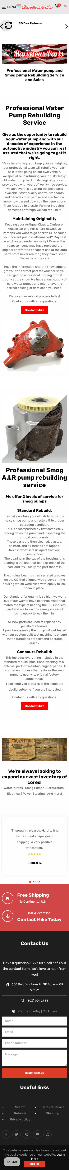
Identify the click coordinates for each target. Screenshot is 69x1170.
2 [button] (34, 882)
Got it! (34, 1164)
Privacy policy (20, 1119)
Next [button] (66, 26)
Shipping (52, 1113)
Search (20, 1107)
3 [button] (39, 882)
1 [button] (30, 882)
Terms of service (52, 1107)
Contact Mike (34, 310)
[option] (34, 845)
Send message (34, 1073)
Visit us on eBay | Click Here (37, 1011)
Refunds (20, 1113)
